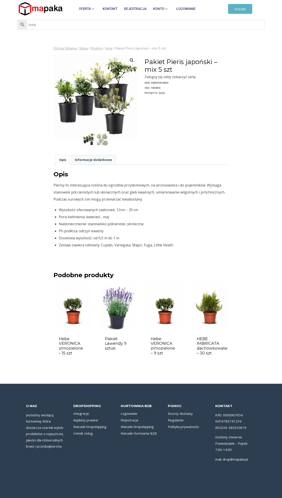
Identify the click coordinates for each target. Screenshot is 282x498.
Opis (62, 160)
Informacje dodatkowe (93, 160)
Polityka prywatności (183, 426)
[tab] (63, 160)
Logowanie (185, 9)
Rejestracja (135, 9)
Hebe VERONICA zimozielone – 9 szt (163, 346)
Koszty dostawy (180, 413)
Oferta (85, 9)
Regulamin (176, 420)
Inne (162, 92)
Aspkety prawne (85, 420)
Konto (158, 9)
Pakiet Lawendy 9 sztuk (115, 343)
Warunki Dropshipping (89, 426)
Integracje (81, 413)
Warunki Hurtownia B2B (139, 433)
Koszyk (240, 9)
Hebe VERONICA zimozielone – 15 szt (71, 346)
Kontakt (110, 9)
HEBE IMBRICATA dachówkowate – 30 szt (212, 346)
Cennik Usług (83, 433)
